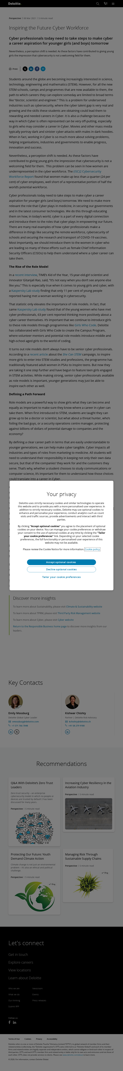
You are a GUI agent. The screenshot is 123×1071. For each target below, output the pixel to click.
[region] (61, 535)
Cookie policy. (92, 549)
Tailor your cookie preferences (61, 577)
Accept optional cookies (61, 562)
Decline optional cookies (61, 569)
